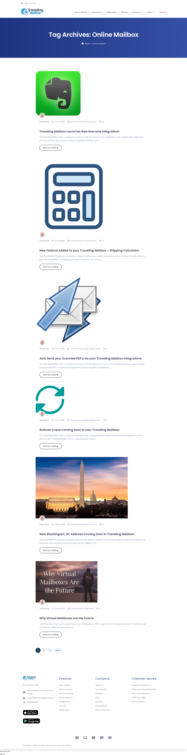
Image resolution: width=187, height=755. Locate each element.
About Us (99, 685)
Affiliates (99, 693)
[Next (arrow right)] (4, 754)
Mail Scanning (65, 689)
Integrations (64, 702)
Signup (162, 12)
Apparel (98, 702)
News (94, 122)
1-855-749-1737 (30, 3)
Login (149, 12)
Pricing (124, 12)
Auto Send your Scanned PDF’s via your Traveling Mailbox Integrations (90, 358)
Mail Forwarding (66, 693)
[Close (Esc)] (9, 751)
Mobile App (64, 710)
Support (136, 12)
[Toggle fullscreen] (4, 751)
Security (62, 706)
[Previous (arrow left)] (1, 754)
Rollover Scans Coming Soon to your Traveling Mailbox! (79, 430)
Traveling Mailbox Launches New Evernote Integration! (79, 131)
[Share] (6, 751)
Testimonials (101, 689)
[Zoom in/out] (1, 751)
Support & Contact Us (141, 685)
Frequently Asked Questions (144, 689)
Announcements (77, 122)
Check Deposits (66, 697)
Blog (86, 349)
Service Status (138, 702)
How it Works (81, 12)
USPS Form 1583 (139, 697)
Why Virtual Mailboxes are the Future (66, 618)
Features (95, 12)
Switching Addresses (141, 693)
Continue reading (50, 148)
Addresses (111, 12)
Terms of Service (102, 710)
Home (87, 43)
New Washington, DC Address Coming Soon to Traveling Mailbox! (86, 534)
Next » (58, 650)
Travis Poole (44, 122)
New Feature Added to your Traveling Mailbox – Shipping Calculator (89, 251)
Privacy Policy (101, 706)
